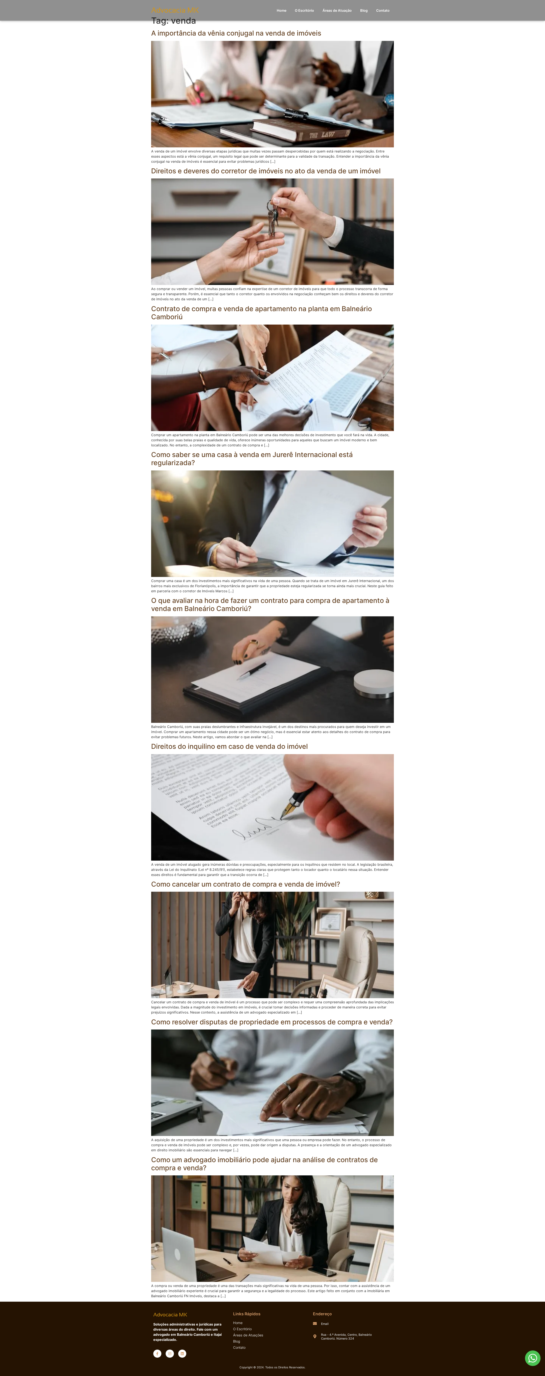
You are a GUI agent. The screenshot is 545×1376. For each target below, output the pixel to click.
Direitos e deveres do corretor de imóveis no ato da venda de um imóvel (266, 171)
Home (281, 10)
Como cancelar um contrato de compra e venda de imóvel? (245, 884)
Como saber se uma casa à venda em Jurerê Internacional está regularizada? (252, 458)
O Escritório (304, 10)
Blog (364, 10)
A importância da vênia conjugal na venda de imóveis (236, 33)
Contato (383, 10)
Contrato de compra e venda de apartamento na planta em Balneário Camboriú (261, 313)
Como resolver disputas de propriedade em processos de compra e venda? (272, 1022)
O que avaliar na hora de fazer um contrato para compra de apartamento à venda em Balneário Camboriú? (270, 604)
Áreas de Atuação (337, 10)
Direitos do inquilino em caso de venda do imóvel (229, 746)
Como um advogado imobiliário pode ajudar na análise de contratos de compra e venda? (264, 1164)
